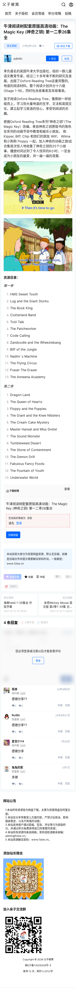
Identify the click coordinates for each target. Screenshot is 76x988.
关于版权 (21, 13)
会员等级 (38, 13)
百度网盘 (13, 535)
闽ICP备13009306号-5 (38, 965)
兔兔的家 (17, 767)
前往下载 (65, 46)
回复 (67, 705)
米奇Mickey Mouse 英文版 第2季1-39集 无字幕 (57, 606)
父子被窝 (48, 959)
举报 (60, 705)
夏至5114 (18, 741)
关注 (53, 58)
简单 (14, 689)
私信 (66, 58)
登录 (19, 523)
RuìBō (16, 715)
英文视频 (12, 45)
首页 (8, 13)
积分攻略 (54, 13)
